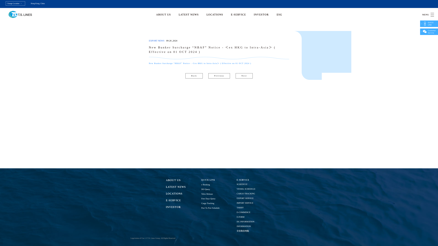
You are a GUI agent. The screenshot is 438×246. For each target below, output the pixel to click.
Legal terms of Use (137, 238)
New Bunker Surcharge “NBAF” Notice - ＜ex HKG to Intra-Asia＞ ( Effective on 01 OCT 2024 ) (200, 63)
